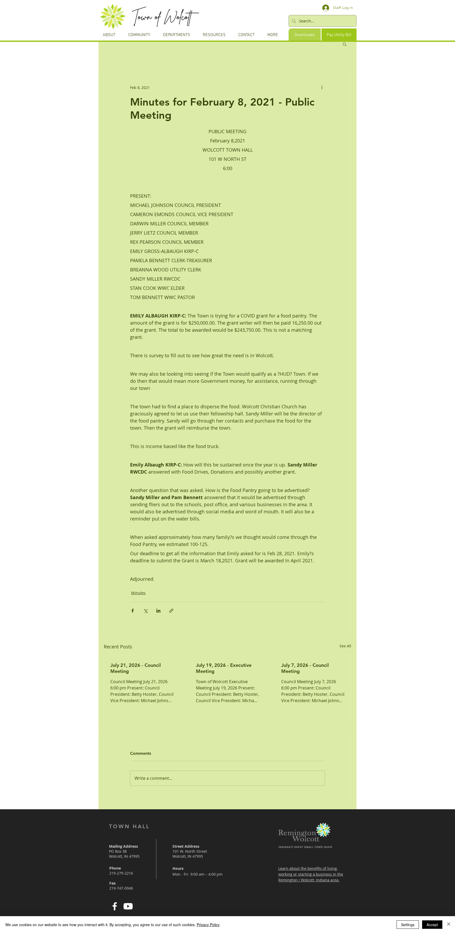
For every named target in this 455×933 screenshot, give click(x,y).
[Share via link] (171, 610)
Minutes (138, 592)
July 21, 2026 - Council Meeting (135, 668)
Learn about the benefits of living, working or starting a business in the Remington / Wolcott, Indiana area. (310, 874)
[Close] (449, 924)
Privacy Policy (208, 924)
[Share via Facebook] (132, 610)
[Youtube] (128, 906)
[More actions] (322, 87)
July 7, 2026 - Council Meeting (305, 668)
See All (345, 645)
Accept (432, 924)
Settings (407, 924)
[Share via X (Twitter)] (145, 610)
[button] (344, 44)
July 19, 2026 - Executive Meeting (223, 668)
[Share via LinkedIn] (158, 610)
